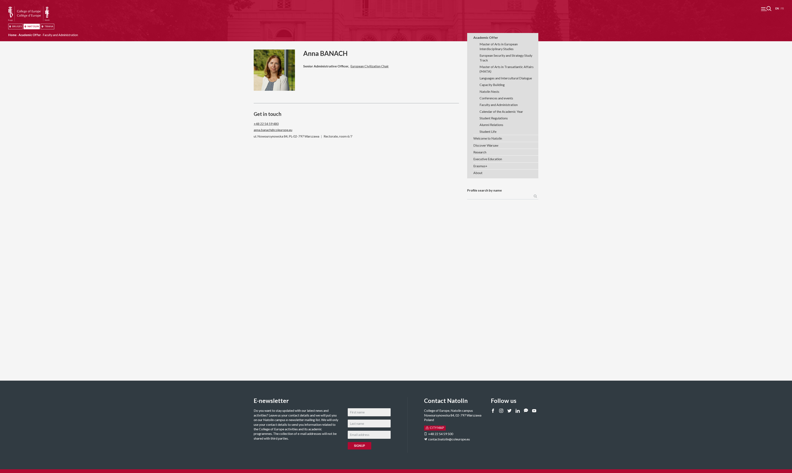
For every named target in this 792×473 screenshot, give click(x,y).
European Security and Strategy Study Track (506, 57)
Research (479, 152)
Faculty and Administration (499, 105)
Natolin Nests (489, 91)
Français (782, 8)
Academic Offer (30, 35)
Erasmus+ (480, 166)
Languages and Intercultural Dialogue (506, 78)
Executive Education (487, 159)
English (777, 8)
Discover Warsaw (485, 145)
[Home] (29, 8)
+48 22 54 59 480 (266, 124)
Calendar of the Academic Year (501, 111)
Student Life (488, 131)
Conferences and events (496, 98)
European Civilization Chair (369, 66)
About (477, 173)
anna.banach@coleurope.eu (273, 130)
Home (12, 35)
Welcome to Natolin (487, 138)
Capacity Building (492, 85)
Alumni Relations (491, 125)
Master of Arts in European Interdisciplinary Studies (499, 46)
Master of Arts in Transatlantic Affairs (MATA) (507, 69)
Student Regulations (494, 118)
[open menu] (766, 8)
